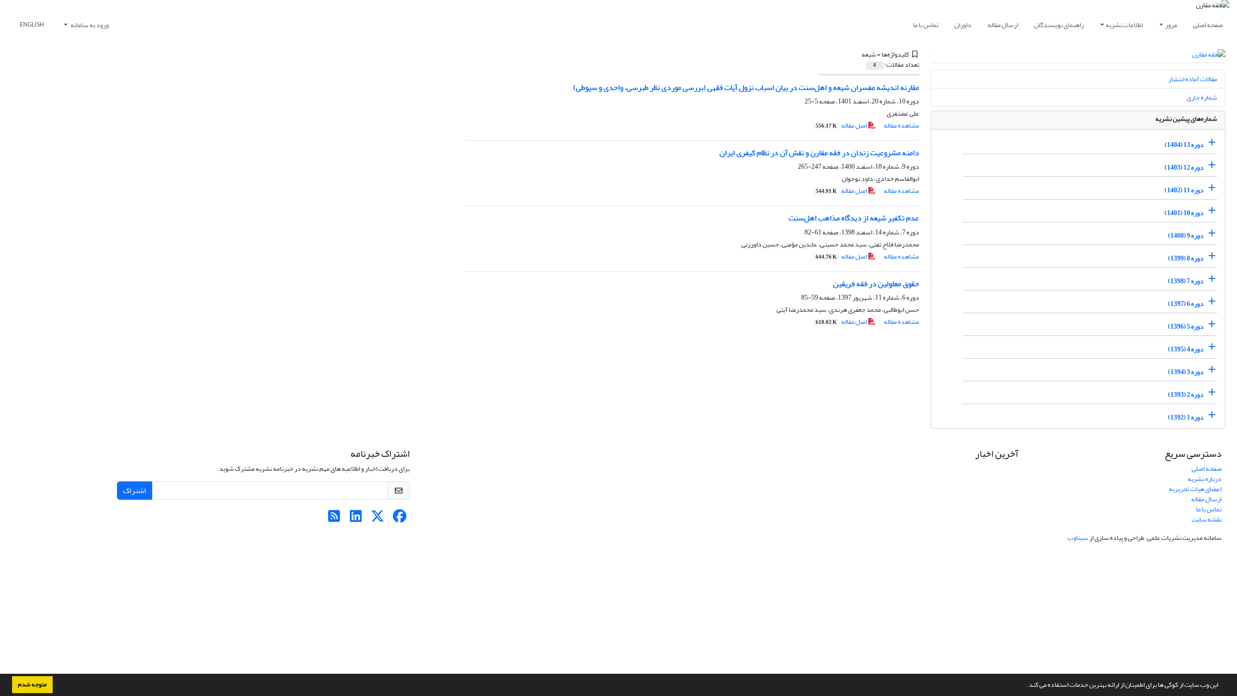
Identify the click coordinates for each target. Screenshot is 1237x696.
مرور (1171, 24)
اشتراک (134, 490)
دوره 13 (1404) (1184, 144)
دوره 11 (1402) (1184, 190)
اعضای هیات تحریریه (1195, 488)
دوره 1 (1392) (1186, 417)
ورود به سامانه (89, 24)
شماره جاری (1202, 97)
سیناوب (1077, 537)
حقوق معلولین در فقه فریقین (876, 283)
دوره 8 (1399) (1186, 258)
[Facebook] (399, 518)
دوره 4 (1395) (1186, 349)
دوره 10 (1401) (1184, 212)
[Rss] (334, 518)
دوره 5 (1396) (1186, 326)
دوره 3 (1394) (1186, 371)
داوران (962, 24)
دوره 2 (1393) (1186, 394)
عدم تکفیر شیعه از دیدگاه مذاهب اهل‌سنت (854, 218)
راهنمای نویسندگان (1059, 24)
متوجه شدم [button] (32, 684)
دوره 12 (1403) (1184, 167)
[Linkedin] (355, 518)
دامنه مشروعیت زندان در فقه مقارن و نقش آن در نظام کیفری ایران (819, 152)
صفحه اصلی (1208, 24)
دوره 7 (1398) (1186, 281)
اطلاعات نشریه (1124, 24)
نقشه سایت (1207, 519)
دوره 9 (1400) (1186, 235)
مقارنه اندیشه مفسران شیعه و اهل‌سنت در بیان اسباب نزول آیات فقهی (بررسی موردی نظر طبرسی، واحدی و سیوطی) (746, 87)
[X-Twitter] (377, 518)
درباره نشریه (1205, 478)
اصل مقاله (842, 125)
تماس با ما (925, 24)
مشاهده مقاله (901, 125)
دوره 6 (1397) (1186, 303)
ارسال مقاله (1003, 24)
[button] (1024, 685)
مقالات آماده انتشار (1192, 79)
